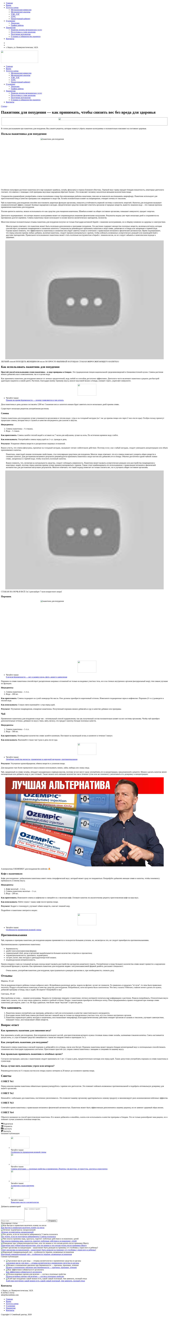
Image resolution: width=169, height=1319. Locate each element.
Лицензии (15, 23)
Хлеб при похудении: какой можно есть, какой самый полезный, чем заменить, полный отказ (45, 1281)
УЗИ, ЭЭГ (15, 14)
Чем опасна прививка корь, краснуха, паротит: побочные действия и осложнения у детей (39, 1241)
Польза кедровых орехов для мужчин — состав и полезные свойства (35, 1276)
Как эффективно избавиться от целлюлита (24, 1272)
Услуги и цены (12, 7)
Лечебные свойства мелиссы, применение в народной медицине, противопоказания (41, 759)
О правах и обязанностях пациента (25, 36)
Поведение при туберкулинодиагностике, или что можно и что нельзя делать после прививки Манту (44, 1245)
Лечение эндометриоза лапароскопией (17, 1232)
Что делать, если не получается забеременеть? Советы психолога (28, 1236)
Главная (9, 3)
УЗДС (13, 16)
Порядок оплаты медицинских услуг (26, 30)
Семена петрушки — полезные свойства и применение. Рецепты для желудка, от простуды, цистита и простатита (59, 1169)
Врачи (8, 5)
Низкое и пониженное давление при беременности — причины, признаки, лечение (41, 1267)
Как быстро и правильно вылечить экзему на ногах (22, 1228)
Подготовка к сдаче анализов (23, 32)
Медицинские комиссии (21, 10)
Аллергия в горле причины (22, 1185)
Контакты (10, 39)
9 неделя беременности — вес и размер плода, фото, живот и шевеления (36, 677)
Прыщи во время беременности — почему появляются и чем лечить (35, 400)
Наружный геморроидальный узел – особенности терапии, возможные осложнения (36, 1254)
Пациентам (10, 27)
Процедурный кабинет (20, 19)
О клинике (10, 21)
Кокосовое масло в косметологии (25, 1202)
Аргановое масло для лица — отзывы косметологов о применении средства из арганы (42, 1263)
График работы (17, 25)
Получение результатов (21, 34)
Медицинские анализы (20, 12)
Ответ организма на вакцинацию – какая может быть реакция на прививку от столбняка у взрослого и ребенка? (48, 1250)
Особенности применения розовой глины (23, 930)
